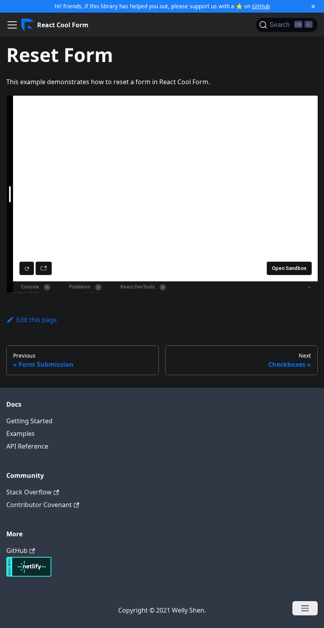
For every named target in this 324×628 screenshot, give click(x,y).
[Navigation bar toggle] (12, 25)
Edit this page (36, 319)
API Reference (27, 446)
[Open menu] (305, 608)
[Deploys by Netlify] (28, 574)
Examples (20, 433)
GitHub (261, 6)
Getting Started (29, 421)
